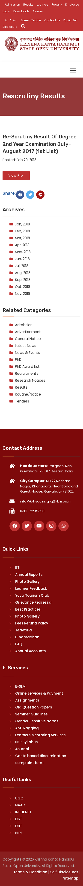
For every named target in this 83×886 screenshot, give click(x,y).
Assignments (27, 700)
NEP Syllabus (26, 741)
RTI (17, 567)
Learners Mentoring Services (40, 735)
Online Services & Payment (39, 693)
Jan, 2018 (22, 224)
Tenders (22, 401)
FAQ (18, 644)
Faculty (57, 4)
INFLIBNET (23, 812)
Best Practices (28, 609)
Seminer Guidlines (31, 714)
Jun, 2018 (22, 258)
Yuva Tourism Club (32, 595)
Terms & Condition (30, 872)
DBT (18, 826)
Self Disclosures (64, 872)
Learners (42, 4)
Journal (22, 748)
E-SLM (20, 686)
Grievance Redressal (33, 602)
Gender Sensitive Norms (37, 721)
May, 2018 (23, 252)
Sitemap (70, 878)
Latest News (25, 345)
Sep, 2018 (22, 279)
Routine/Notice (28, 394)
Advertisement (28, 331)
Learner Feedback (31, 588)
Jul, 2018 (21, 265)
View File (16, 175)
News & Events (27, 352)
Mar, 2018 (22, 238)
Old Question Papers (33, 707)
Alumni (38, 11)
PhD (18, 359)
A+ (15, 20)
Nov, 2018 (22, 293)
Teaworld (23, 630)
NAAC (20, 805)
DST (18, 819)
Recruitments (26, 373)
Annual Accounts (30, 651)
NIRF (19, 832)
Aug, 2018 (22, 272)
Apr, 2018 (22, 245)
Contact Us (52, 20)
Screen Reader (31, 20)
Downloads (21, 11)
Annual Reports (29, 574)
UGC (19, 798)
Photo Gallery (27, 581)
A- (6, 20)
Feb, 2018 (22, 231)
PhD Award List (27, 366)
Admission (12, 4)
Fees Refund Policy (31, 623)
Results (28, 4)
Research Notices (30, 380)
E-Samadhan (27, 637)
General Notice (28, 338)
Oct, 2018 (22, 286)
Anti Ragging (27, 728)
